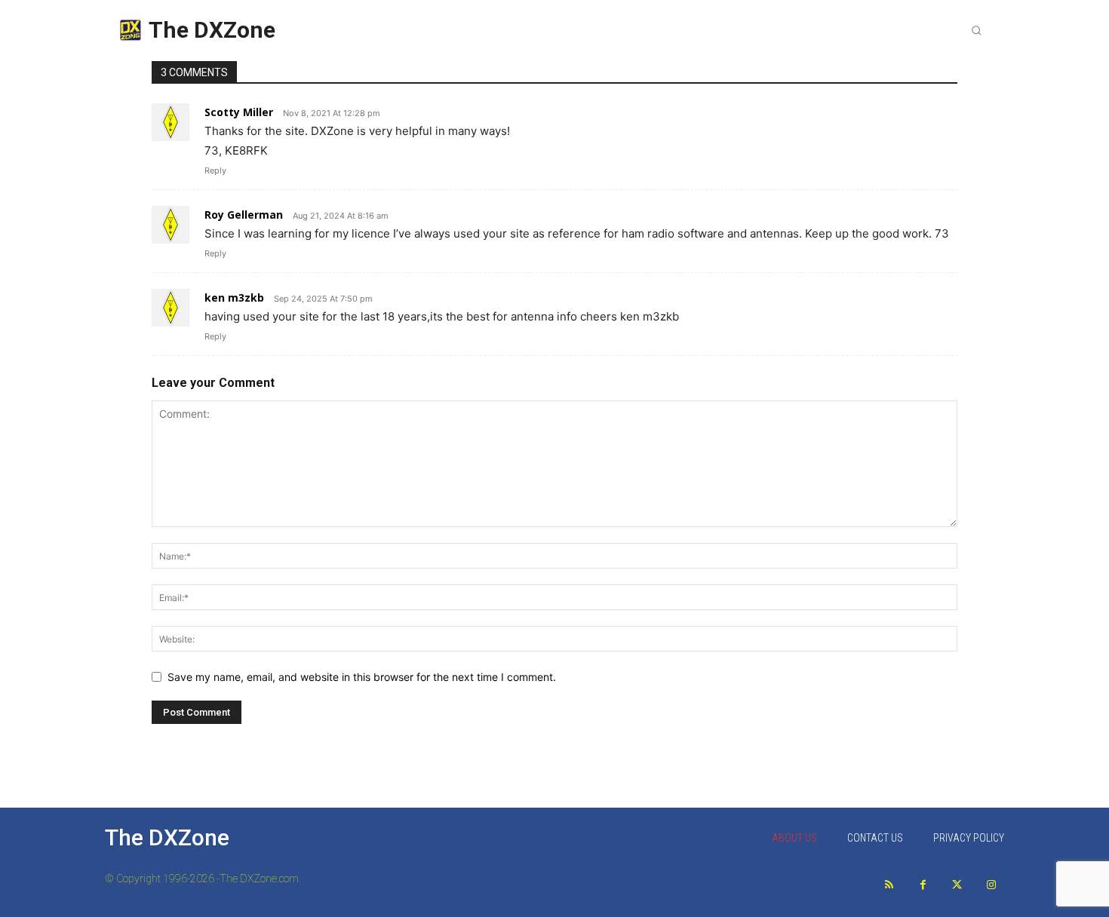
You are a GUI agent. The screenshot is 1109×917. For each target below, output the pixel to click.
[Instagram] (991, 885)
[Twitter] (957, 885)
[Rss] (889, 885)
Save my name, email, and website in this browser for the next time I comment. (361, 676)
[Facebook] (923, 885)
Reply (215, 170)
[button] (976, 30)
